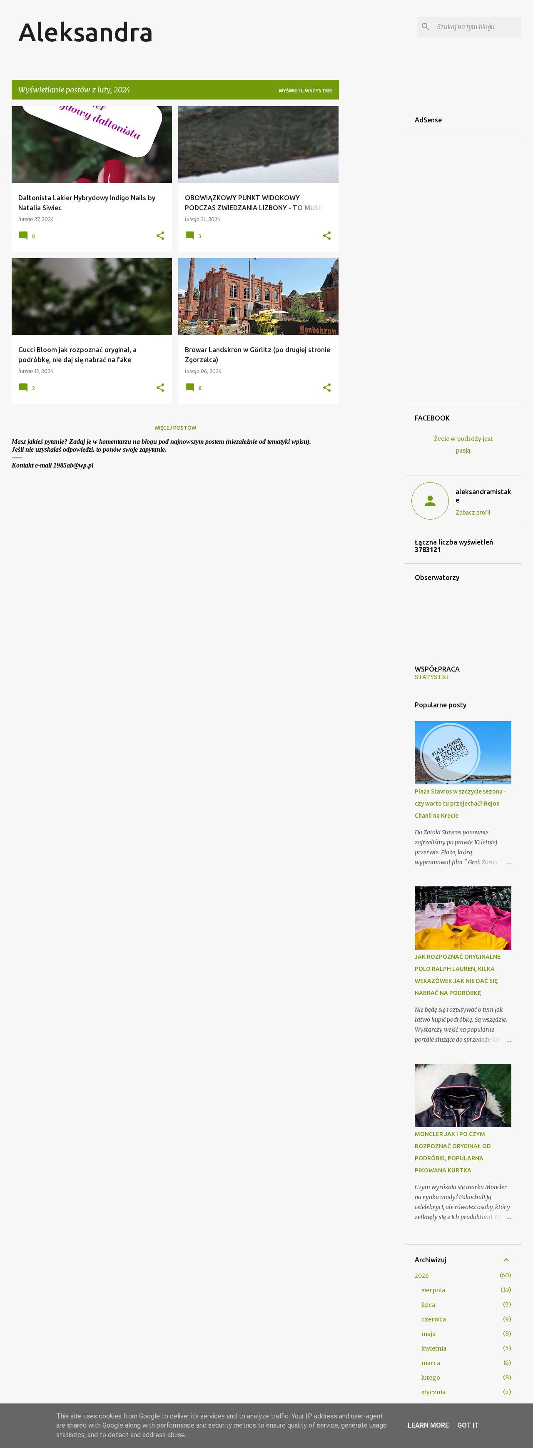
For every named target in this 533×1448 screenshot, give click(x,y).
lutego (430, 1377)
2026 (422, 1275)
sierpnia (433, 1290)
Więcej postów (175, 427)
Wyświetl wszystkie (305, 90)
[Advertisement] (372, 231)
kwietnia (433, 1348)
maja (428, 1334)
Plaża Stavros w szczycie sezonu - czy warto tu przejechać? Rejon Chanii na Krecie (460, 803)
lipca (428, 1305)
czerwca (433, 1319)
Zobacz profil (473, 512)
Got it (468, 1425)
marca (430, 1363)
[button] (160, 236)
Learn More (428, 1425)
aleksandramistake (483, 496)
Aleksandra (85, 31)
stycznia (433, 1392)
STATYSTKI (431, 677)
